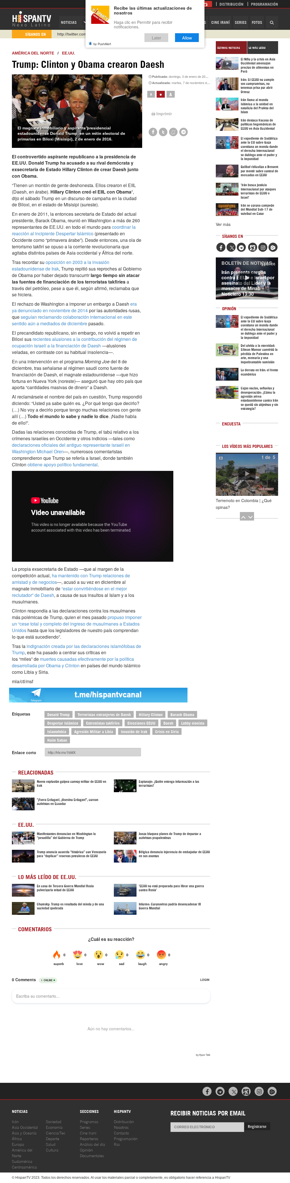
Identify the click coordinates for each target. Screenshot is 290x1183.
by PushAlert (102, 43)
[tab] (231, 47)
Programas (89, 1121)
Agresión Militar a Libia (93, 731)
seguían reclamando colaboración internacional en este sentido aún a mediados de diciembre (72, 320)
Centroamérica (24, 1167)
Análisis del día (92, 1144)
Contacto (121, 1133)
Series (241, 22)
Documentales (92, 1155)
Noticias (69, 22)
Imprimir (164, 113)
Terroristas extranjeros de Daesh (104, 714)
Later (156, 38)
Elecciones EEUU (141, 723)
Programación (264, 4)
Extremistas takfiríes (103, 723)
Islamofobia (56, 731)
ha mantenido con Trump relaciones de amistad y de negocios (71, 578)
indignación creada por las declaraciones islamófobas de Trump (76, 649)
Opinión (86, 1150)
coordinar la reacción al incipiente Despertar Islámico (74, 230)
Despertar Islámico (62, 723)
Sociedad (53, 1121)
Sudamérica (22, 1161)
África (17, 1138)
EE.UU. (68, 53)
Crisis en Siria (167, 731)
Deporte (52, 1138)
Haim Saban (57, 740)
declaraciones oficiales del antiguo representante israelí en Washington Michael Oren (71, 448)
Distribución (231, 4)
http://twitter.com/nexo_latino (82, 34)
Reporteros (89, 1138)
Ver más (223, 224)
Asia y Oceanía (24, 1133)
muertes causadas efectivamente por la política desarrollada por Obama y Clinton (73, 662)
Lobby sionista (192, 723)
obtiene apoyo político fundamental (62, 464)
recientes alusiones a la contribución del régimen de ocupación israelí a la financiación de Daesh (74, 342)
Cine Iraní (220, 22)
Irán (15, 1121)
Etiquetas (21, 714)
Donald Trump (58, 714)
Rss (117, 1144)
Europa (18, 1144)
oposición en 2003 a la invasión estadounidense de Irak (60, 265)
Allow (187, 38)
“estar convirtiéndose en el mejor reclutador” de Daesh (69, 591)
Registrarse (257, 1126)
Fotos (257, 22)
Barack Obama (182, 714)
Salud (51, 1144)
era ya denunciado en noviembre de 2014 (74, 307)
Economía (54, 1127)
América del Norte (33, 53)
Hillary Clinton (151, 714)
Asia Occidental (25, 1127)
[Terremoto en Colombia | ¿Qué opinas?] (247, 474)
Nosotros (121, 1127)
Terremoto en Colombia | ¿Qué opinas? (244, 504)
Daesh (168, 723)
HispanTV (32, 18)
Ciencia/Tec (55, 1133)
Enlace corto (24, 752)
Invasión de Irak (134, 731)
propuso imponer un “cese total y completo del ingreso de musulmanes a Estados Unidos (77, 624)
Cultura (52, 1150)
